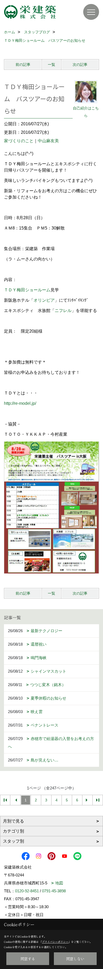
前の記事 (23, 64)
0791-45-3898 (54, 891)
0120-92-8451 (27, 891)
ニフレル (63, 310)
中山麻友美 (48, 141)
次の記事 (80, 64)
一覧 (51, 64)
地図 (59, 883)
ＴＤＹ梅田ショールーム (27, 290)
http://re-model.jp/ (20, 403)
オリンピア (44, 300)
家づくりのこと (19, 141)
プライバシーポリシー (55, 942)
